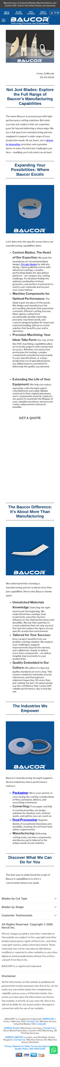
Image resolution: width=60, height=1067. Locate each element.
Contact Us (33, 1021)
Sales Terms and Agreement (39, 1046)
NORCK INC (48, 1019)
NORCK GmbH (11, 1028)
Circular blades (29, 264)
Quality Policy (21, 1048)
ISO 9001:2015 (37, 1048)
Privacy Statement (14, 1046)
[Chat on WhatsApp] (54, 1050)
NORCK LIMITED (14, 1037)
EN (55, 13)
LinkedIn (41, 1023)
